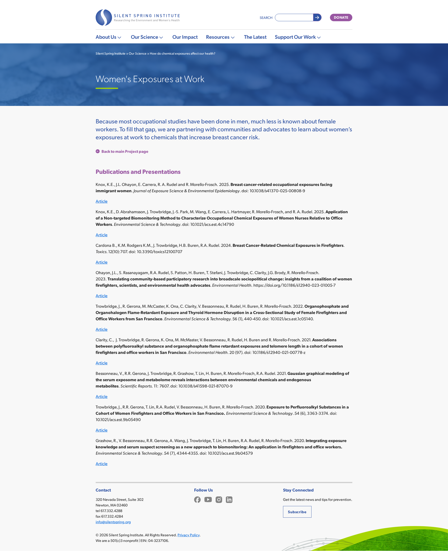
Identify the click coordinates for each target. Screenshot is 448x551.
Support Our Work (295, 36)
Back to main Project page (125, 151)
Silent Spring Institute (111, 53)
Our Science (144, 36)
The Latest (255, 36)
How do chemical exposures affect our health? (182, 53)
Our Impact (185, 36)
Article (102, 201)
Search (266, 17)
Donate (341, 17)
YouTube (208, 499)
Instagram (219, 499)
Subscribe (297, 511)
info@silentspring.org (113, 521)
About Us (106, 36)
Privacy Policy (189, 534)
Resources (218, 36)
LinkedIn (229, 499)
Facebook (197, 499)
